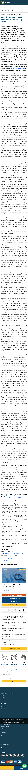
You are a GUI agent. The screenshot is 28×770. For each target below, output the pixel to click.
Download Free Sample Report (14, 595)
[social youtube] (18, 755)
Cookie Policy (16, 722)
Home (3, 10)
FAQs (2, 699)
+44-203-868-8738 (14, 665)
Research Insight (5, 726)
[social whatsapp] (2, 755)
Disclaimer (3, 735)
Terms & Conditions (5, 744)
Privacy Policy (4, 738)
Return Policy (4, 742)
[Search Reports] (23, 86)
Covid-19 (3, 713)
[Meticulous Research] (4, 609)
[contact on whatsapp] (24, 766)
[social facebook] (6, 755)
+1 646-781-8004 (4, 665)
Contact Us (3, 697)
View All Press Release (14, 648)
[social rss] (22, 755)
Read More (6, 590)
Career (2, 695)
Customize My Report (15, 598)
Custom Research (5, 724)
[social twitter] (14, 755)
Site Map (3, 728)
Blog (2, 711)
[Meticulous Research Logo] (6, 2)
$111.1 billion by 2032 (18, 68)
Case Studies (4, 709)
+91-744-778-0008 (23, 665)
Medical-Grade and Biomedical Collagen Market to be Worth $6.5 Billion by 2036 (13, 617)
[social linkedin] (10, 755)
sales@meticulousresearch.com (14, 553)
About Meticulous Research (7, 693)
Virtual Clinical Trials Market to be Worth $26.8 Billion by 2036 (13, 641)
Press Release (4, 706)
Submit (14, 681)
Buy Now (15, 601)
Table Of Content (7, 767)
